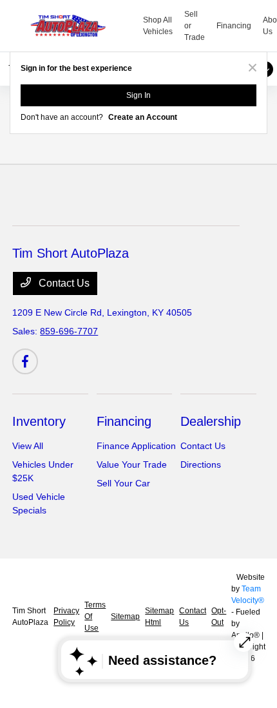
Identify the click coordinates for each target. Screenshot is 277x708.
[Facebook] (25, 361)
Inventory (39, 421)
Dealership (210, 421)
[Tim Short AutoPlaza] (78, 26)
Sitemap (125, 616)
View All (27, 446)
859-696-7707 (69, 331)
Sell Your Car (123, 483)
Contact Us (63, 283)
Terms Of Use (95, 616)
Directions (200, 464)
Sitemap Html (159, 616)
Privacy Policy (66, 616)
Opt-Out (218, 616)
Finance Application (136, 446)
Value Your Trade (132, 464)
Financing (124, 421)
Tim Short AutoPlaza (30, 616)
